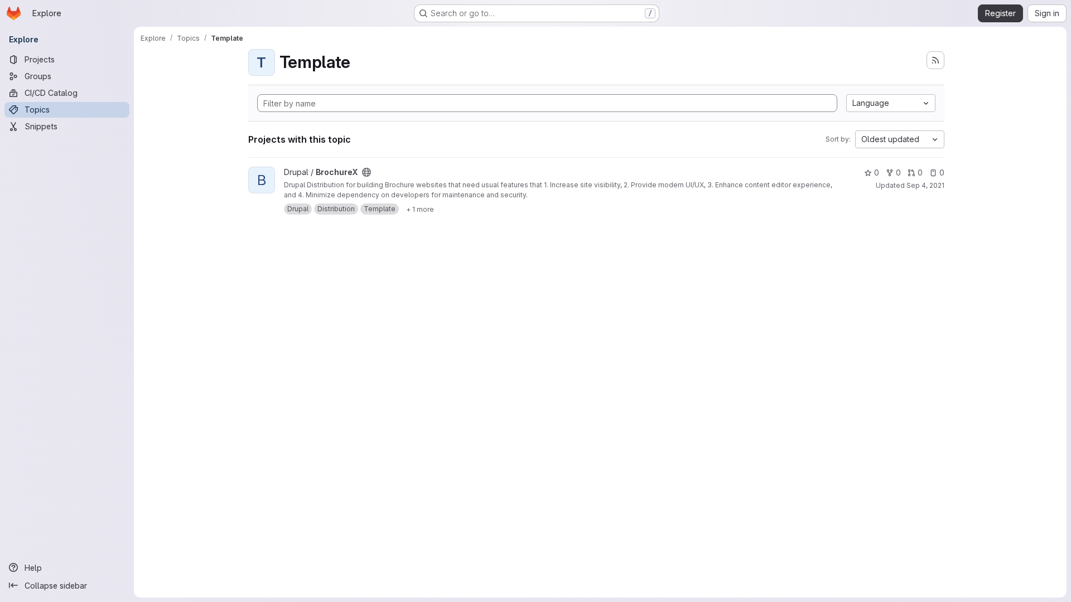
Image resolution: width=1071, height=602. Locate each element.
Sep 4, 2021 (925, 185)
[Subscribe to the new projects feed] (935, 60)
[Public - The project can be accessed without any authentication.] (366, 172)
